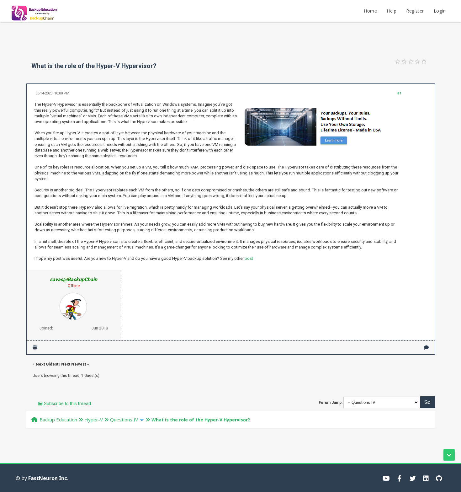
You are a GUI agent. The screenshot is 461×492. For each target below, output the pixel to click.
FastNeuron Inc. (48, 478)
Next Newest (73, 364)
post (249, 258)
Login (440, 11)
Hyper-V (93, 419)
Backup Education (58, 419)
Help (391, 11)
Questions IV (124, 419)
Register (415, 11)
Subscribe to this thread (67, 403)
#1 (399, 93)
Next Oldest (47, 364)
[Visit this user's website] (35, 347)
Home (370, 11)
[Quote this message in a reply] (426, 347)
